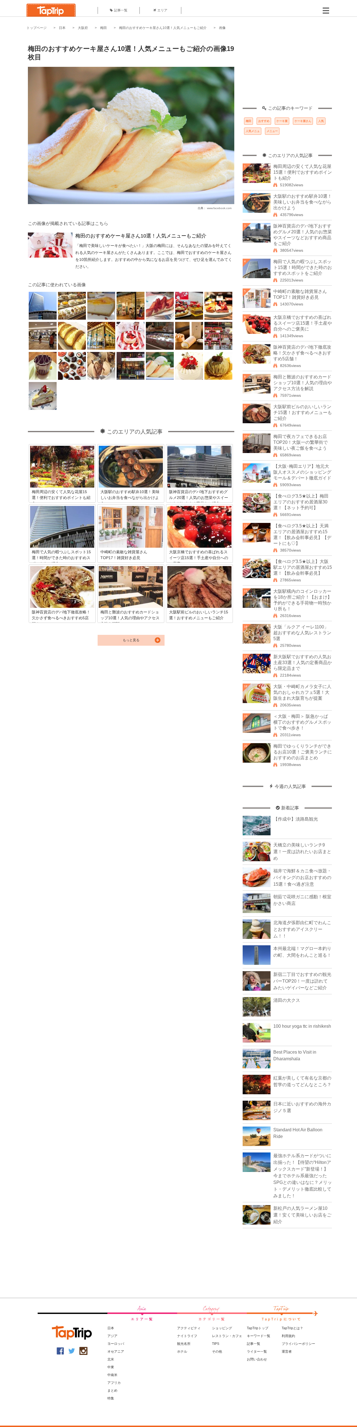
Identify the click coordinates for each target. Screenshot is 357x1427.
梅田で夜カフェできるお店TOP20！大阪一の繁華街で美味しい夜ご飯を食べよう (300, 442)
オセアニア (115, 1351)
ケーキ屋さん (303, 121)
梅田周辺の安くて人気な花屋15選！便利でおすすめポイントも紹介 (302, 172)
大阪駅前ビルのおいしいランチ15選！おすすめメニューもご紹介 (302, 412)
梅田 (103, 28)
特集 (110, 1398)
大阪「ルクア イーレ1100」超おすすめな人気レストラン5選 (302, 633)
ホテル (182, 1351)
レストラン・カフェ (227, 1336)
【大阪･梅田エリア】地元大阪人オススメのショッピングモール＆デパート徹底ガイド (302, 472)
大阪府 (83, 28)
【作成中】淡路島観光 (295, 819)
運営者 (287, 1351)
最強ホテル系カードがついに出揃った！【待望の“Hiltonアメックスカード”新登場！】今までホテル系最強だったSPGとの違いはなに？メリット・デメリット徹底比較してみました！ (302, 1175)
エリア (162, 10)
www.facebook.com (219, 208)
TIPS (215, 1344)
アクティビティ (189, 1328)
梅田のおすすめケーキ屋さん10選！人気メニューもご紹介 (163, 28)
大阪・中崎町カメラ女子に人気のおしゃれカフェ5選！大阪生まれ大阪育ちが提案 (302, 692)
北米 (110, 1359)
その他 (217, 1351)
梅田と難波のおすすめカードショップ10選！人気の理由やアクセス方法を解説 (302, 383)
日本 (62, 28)
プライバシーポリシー (298, 1344)
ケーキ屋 (282, 121)
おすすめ (263, 121)
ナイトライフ (187, 1336)
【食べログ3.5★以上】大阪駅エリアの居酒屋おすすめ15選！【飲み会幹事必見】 (302, 567)
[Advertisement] (287, 71)
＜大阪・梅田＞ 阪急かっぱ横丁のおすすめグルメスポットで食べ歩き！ (302, 722)
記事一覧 (120, 10)
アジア (112, 1336)
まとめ (112, 1390)
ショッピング (222, 1328)
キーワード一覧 (258, 1336)
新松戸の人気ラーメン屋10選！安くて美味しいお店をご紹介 (302, 1215)
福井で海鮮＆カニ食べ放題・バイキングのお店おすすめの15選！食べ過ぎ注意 (302, 877)
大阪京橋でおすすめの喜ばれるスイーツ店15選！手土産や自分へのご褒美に (302, 323)
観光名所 (183, 1344)
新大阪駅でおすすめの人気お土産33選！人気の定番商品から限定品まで (302, 662)
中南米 (112, 1375)
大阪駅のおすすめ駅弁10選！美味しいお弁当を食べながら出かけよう (302, 202)
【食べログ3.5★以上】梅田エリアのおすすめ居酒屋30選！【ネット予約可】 (301, 502)
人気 (321, 121)
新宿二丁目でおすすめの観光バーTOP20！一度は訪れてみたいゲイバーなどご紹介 (302, 981)
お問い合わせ (257, 1359)
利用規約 (288, 1336)
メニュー (272, 131)
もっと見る (131, 640)
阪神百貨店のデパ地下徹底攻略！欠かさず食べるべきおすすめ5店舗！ (302, 353)
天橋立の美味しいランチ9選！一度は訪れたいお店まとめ (302, 852)
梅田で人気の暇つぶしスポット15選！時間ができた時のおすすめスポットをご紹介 (302, 267)
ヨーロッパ (115, 1344)
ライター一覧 (257, 1351)
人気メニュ (253, 131)
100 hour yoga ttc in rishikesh (302, 1026)
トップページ (36, 28)
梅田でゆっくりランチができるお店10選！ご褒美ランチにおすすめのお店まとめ (302, 752)
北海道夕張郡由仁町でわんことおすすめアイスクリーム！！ (302, 929)
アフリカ (114, 1383)
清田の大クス (286, 1000)
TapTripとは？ (292, 1328)
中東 (110, 1367)
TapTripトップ (257, 1328)
